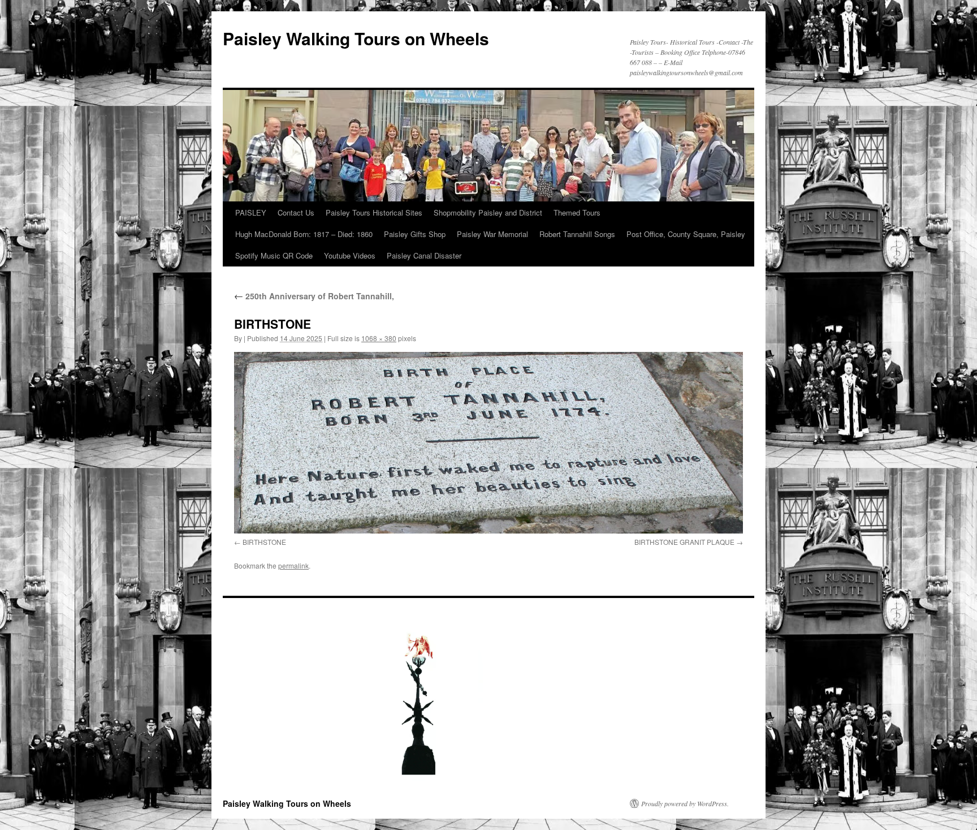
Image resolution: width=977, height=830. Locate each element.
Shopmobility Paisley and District (488, 212)
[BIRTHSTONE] (488, 442)
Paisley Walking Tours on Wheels (356, 38)
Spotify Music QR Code (274, 255)
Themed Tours (577, 212)
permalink (293, 565)
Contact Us (296, 212)
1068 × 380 (378, 338)
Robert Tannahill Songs (577, 234)
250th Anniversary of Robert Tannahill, (314, 296)
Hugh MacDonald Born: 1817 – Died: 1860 (304, 234)
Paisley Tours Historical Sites (374, 212)
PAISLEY (250, 212)
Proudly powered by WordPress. (685, 803)
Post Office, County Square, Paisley (685, 234)
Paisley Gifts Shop (415, 234)
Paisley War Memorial (492, 234)
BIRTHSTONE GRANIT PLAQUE (684, 542)
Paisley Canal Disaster (424, 255)
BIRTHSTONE (264, 542)
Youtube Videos (349, 255)
